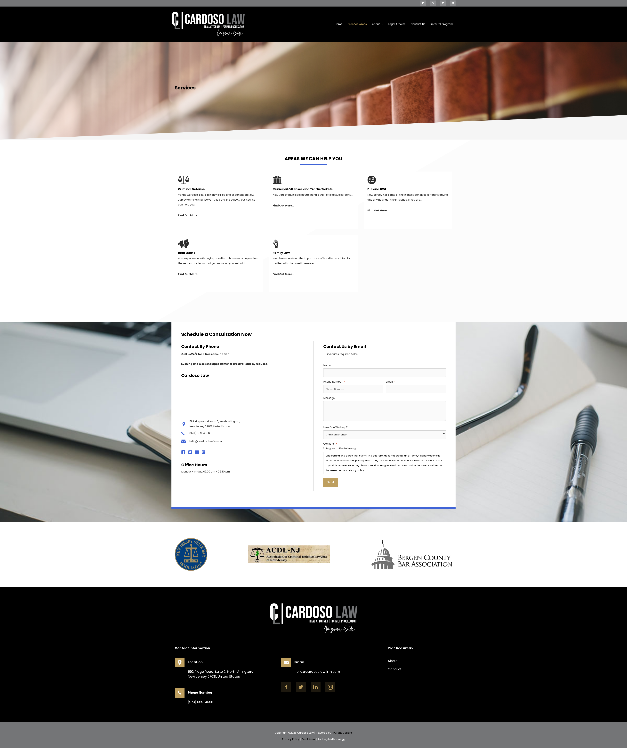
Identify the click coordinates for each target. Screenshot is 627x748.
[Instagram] (453, 3)
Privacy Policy (291, 739)
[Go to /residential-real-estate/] (219, 263)
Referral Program (441, 24)
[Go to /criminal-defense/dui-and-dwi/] (408, 200)
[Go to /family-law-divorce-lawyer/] (313, 263)
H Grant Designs (342, 733)
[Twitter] (433, 3)
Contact (395, 669)
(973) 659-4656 (200, 702)
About (376, 24)
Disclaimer (308, 739)
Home (338, 24)
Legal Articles (396, 24)
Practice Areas (357, 24)
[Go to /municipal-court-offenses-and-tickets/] (313, 200)
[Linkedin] (443, 3)
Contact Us (418, 24)
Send (330, 482)
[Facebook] (423, 3)
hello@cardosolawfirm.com (317, 671)
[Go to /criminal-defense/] (219, 200)
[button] (286, 687)
